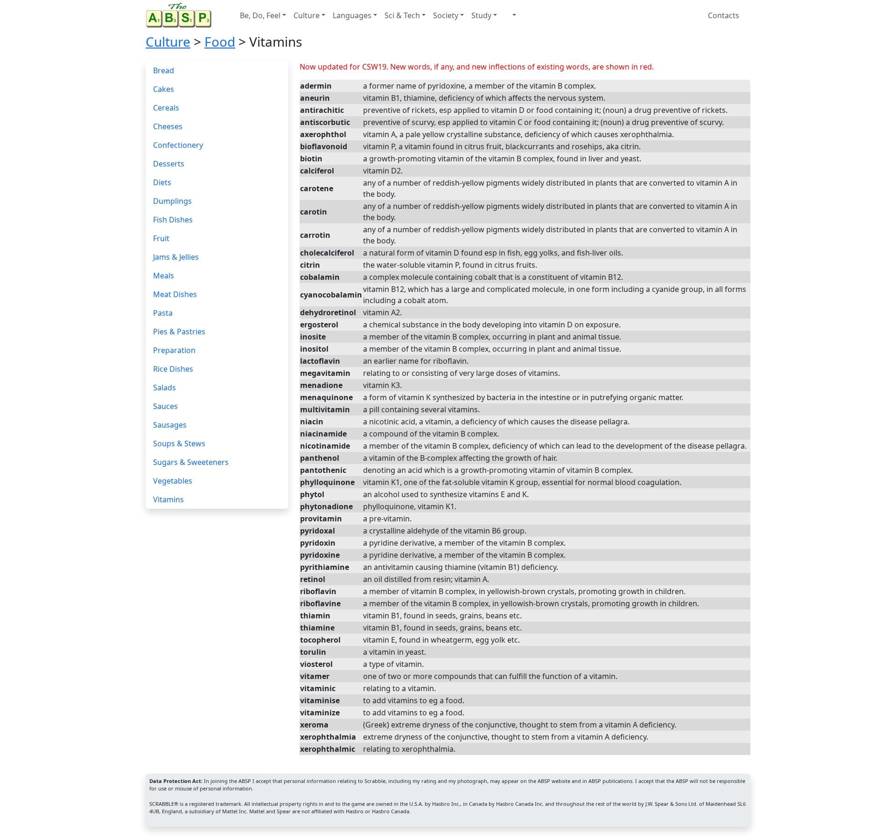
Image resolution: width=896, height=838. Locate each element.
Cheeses (167, 126)
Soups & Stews (179, 443)
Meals (163, 275)
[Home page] (181, 15)
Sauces (165, 406)
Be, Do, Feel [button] (260, 15)
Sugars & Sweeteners (191, 462)
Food (219, 41)
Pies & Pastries (179, 331)
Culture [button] (307, 15)
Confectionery (178, 145)
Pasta (163, 313)
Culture (168, 41)
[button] (510, 15)
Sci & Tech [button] (402, 15)
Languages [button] (352, 15)
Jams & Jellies (176, 257)
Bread (163, 70)
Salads (164, 387)
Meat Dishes (175, 294)
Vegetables (172, 481)
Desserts (168, 164)
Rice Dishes (173, 369)
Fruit (161, 238)
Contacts (724, 15)
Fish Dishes (173, 220)
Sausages (170, 425)
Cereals (166, 108)
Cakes (163, 89)
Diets (162, 182)
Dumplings (172, 201)
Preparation (174, 350)
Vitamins (168, 499)
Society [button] (445, 15)
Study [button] (481, 15)
